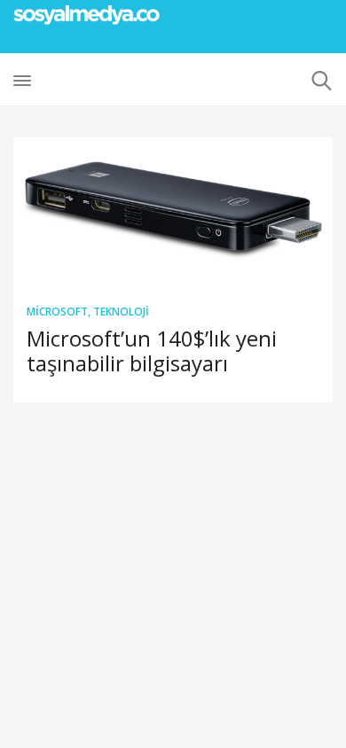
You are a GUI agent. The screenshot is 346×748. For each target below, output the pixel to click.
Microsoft (57, 311)
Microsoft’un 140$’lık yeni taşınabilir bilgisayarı (152, 350)
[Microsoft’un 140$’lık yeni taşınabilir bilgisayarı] (173, 213)
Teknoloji (121, 311)
